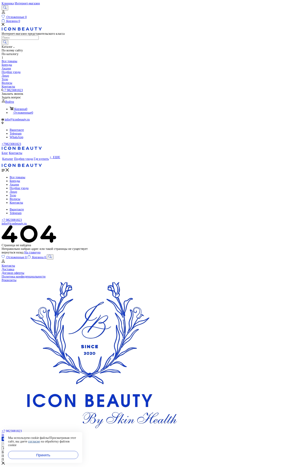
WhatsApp (16, 137)
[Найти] (5, 42)
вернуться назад (12, 252)
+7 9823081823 (13, 90)
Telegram (15, 133)
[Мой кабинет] (3, 13)
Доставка (8, 269)
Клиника (8, 3)
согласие (34, 441)
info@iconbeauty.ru (17, 119)
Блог (5, 153)
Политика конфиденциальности (24, 276)
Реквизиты (9, 280)
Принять (43, 455)
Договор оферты (13, 273)
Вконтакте (17, 130)
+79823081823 (11, 144)
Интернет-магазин (27, 3)
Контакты (15, 153)
